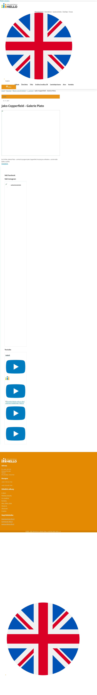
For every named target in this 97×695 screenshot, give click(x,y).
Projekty (4, 511)
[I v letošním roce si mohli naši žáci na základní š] (8, 209)
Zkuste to (4, 506)
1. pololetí (30, 91)
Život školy (24, 84)
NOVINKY (4, 96)
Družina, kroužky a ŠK (41, 84)
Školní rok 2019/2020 (19, 91)
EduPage (65, 11)
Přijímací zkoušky (7, 495)
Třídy (31, 84)
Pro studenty (5, 498)
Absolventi (5, 508)
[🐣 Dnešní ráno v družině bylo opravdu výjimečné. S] (15, 213)
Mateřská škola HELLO (8, 519)
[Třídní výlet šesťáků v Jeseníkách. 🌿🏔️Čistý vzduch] (22, 200)
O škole (17, 84)
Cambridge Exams (55, 84)
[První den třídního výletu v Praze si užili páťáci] (15, 304)
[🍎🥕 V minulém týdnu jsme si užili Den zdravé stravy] (15, 260)
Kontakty (71, 84)
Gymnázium (48, 11)
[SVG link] (9, 5)
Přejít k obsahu (4, 1)
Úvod (3, 91)
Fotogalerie (5, 163)
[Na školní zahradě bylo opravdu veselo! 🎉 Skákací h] (22, 314)
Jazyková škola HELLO (8, 524)
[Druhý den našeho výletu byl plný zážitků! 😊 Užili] (22, 258)
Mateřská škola (39, 11)
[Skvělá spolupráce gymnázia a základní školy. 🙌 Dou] (8, 298)
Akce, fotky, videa (7, 503)
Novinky (8, 91)
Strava (71, 11)
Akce (64, 84)
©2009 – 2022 (29, 531)
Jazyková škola (57, 11)
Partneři (6, 592)
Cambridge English (9, 583)
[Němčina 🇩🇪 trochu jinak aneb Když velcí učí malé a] (8, 253)
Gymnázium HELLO (7, 521)
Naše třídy (7, 575)
